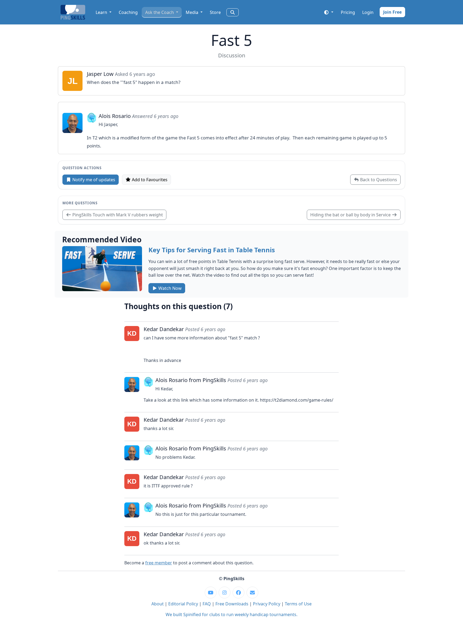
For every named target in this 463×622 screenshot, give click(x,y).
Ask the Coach (160, 12)
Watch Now (169, 288)
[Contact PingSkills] (252, 592)
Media (192, 12)
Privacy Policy (266, 604)
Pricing (348, 12)
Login (368, 12)
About (157, 604)
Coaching (128, 12)
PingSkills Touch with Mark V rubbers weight (117, 215)
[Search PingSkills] (232, 12)
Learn (102, 12)
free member (158, 563)
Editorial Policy (183, 604)
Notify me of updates (93, 180)
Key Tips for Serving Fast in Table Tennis (211, 249)
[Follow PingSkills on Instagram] (224, 592)
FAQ (207, 604)
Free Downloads (231, 604)
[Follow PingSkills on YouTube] (210, 592)
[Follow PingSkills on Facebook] (238, 592)
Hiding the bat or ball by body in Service (351, 215)
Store (215, 12)
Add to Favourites (149, 180)
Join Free (392, 12)
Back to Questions (378, 180)
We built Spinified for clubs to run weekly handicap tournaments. (231, 614)
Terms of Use (298, 604)
